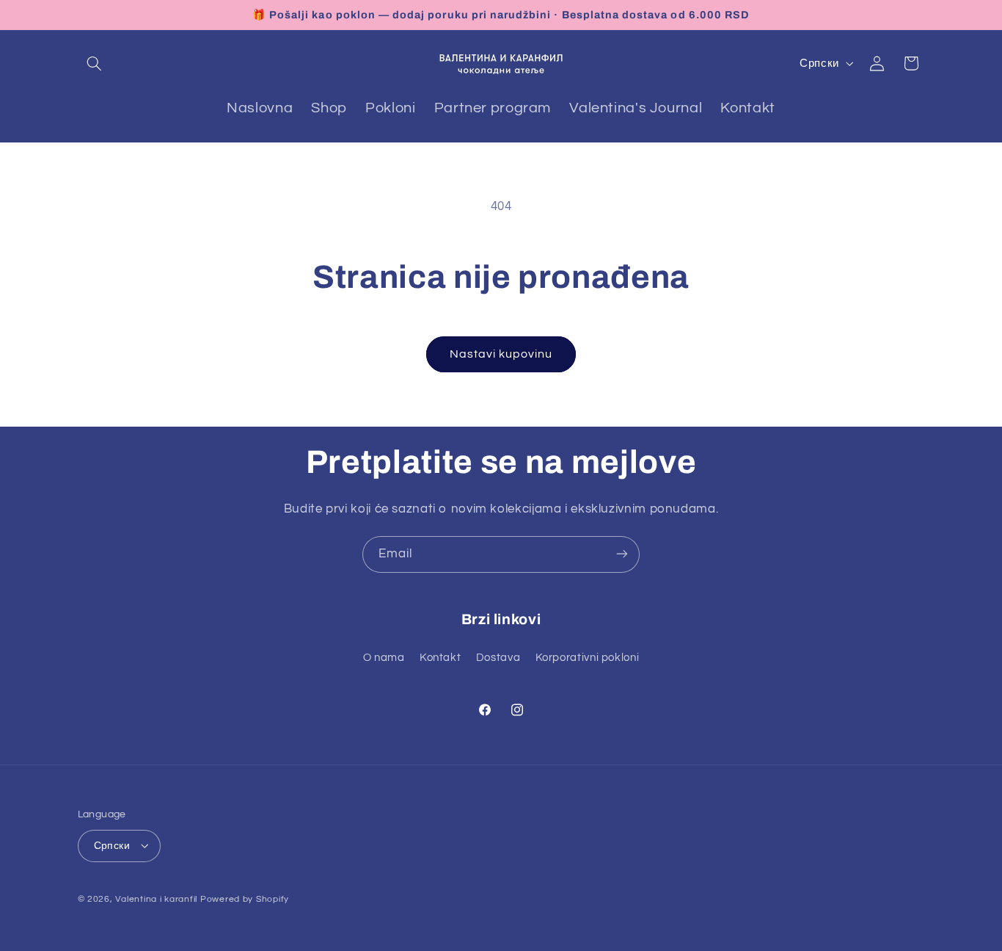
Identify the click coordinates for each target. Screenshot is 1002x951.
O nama (384, 657)
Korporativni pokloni (587, 657)
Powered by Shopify (244, 898)
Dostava (498, 657)
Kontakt (440, 657)
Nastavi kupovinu (501, 354)
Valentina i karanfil (156, 898)
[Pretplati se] (622, 554)
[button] (94, 63)
